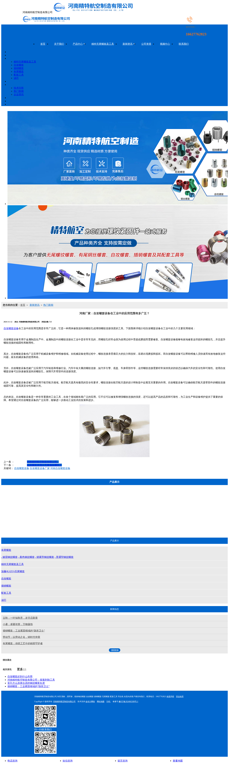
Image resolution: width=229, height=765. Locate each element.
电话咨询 (12, 760)
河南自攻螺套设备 (60, 468)
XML (108, 701)
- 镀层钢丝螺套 (9, 557)
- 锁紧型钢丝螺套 (44, 557)
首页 (42, 44)
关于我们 (59, 44)
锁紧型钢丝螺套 (51, 520)
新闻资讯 (128, 44)
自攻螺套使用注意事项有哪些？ (44, 465)
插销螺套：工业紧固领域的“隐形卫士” (24, 630)
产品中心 (78, 44)
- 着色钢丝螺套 (26, 557)
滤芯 (16, 78)
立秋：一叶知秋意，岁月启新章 (20, 618)
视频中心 (165, 44)
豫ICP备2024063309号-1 (128, 701)
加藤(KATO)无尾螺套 (111, 528)
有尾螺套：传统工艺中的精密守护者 (23, 643)
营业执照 (180, 696)
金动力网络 (90, 701)
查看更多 (115, 650)
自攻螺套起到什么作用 (19, 676)
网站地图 (100, 701)
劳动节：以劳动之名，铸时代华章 (21, 637)
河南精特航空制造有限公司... (43, 461)
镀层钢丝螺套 (51, 504)
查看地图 (178, 760)
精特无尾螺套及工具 (102, 44)
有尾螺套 (19, 71)
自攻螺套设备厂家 (40, 468)
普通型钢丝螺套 (51, 528)
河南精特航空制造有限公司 (64, 701)
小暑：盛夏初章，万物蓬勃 (18, 624)
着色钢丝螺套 (51, 512)
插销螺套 (19, 68)
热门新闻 (19, 91)
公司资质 (146, 44)
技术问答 (19, 88)
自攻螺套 (19, 65)
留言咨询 (123, 760)
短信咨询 (68, 760)
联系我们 (184, 44)
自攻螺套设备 (11, 328)
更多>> (21, 669)
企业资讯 (19, 94)
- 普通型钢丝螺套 (64, 557)
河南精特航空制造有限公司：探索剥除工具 (31, 679)
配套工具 (19, 74)
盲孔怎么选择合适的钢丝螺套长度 (26, 683)
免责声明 (170, 696)
